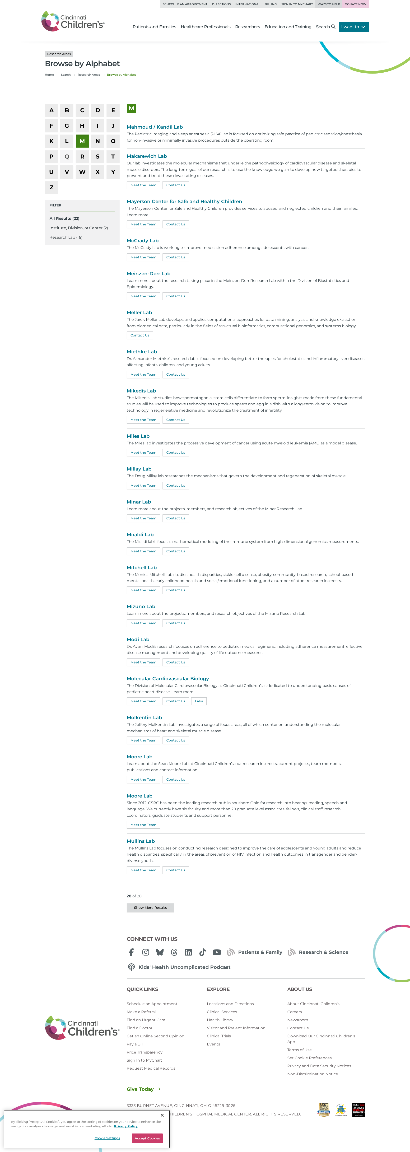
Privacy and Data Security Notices (319, 1066)
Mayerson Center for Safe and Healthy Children (184, 201)
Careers (294, 1012)
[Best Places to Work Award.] (341, 1111)
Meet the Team (143, 185)
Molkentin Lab (144, 717)
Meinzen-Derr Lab (149, 273)
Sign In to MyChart (144, 1060)
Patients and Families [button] (154, 26)
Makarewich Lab (147, 156)
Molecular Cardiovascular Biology (168, 678)
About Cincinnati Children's (313, 1004)
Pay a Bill (135, 1044)
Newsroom (297, 1020)
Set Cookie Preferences (309, 1058)
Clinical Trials (219, 1036)
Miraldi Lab (140, 534)
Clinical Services (222, 1012)
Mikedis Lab (141, 391)
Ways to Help (329, 4)
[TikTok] (202, 952)
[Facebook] (131, 952)
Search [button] (323, 26)
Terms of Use (299, 1050)
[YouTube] (217, 952)
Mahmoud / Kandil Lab (155, 127)
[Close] (162, 1115)
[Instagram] (145, 952)
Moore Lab (140, 757)
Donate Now (355, 4)
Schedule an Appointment (185, 4)
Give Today (140, 1089)
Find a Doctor (139, 1028)
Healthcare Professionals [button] (205, 26)
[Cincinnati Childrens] (82, 1027)
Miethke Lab (142, 351)
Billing (271, 4)
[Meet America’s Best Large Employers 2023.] (358, 1111)
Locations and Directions (230, 1004)
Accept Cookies (147, 1138)
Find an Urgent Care (146, 1020)
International (247, 4)
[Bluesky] (160, 952)
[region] (87, 1129)
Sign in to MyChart (297, 4)
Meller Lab (139, 312)
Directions (221, 4)
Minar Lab (139, 502)
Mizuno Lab (141, 606)
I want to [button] (350, 26)
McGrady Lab (143, 240)
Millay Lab (139, 469)
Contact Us (175, 185)
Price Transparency (145, 1052)
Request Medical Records (151, 1068)
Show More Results (150, 907)
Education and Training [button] (288, 26)
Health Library (220, 1020)
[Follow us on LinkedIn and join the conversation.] (188, 952)
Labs (199, 701)
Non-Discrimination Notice (312, 1074)
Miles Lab (138, 436)
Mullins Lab (141, 841)
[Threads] (174, 952)
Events (213, 1044)
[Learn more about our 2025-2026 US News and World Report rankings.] (323, 1111)
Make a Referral (141, 1012)
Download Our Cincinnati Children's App (321, 1039)
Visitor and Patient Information (236, 1028)
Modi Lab (138, 639)
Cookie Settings (107, 1138)
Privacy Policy (126, 1126)
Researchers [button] (247, 26)
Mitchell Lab (142, 567)
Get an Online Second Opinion (155, 1036)
